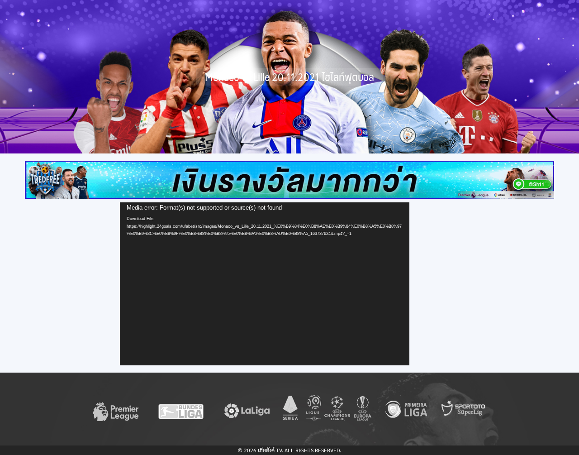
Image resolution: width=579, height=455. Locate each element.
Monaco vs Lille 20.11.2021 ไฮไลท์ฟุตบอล (289, 77)
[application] (264, 283)
